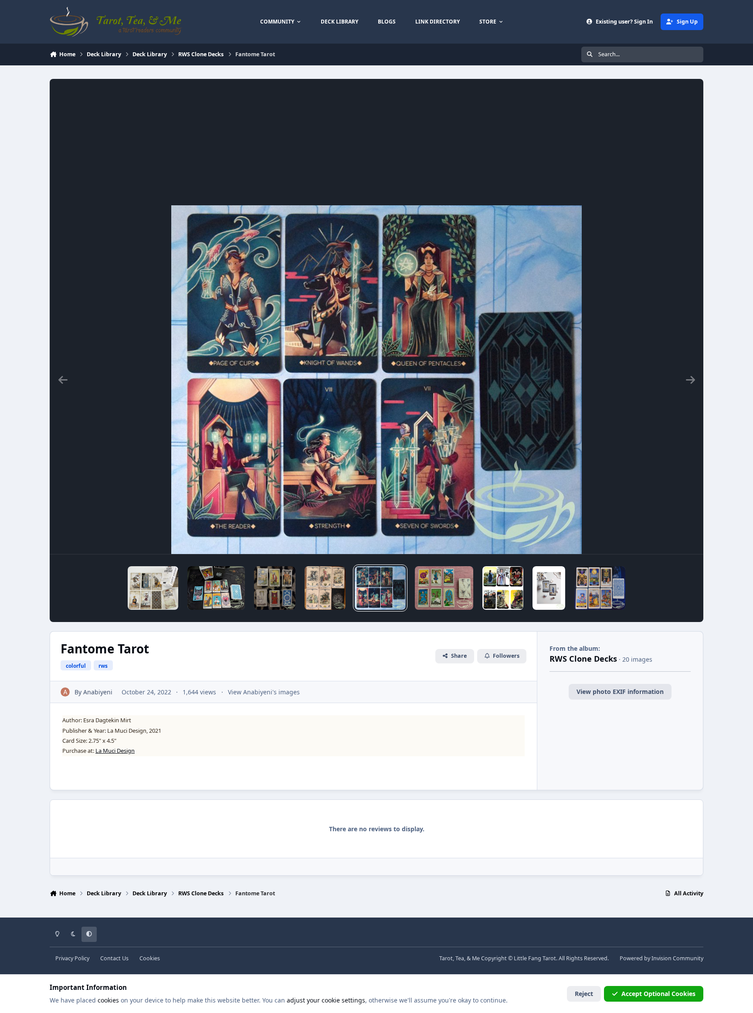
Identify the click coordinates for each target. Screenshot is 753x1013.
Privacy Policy (72, 958)
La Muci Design (115, 751)
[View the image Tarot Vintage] (153, 588)
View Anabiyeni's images (264, 692)
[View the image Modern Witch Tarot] (216, 588)
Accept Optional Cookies (658, 993)
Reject (584, 993)
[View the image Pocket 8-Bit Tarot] (600, 588)
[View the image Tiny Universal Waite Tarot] (274, 588)
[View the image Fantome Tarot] (380, 588)
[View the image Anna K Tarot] (502, 588)
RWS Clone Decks (583, 658)
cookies (108, 1000)
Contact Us (114, 958)
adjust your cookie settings (326, 1000)
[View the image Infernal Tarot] (325, 588)
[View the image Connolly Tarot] (444, 588)
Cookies (149, 958)
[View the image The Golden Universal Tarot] (549, 588)
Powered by (661, 958)
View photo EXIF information (620, 691)
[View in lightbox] (376, 379)
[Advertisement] (376, 140)
